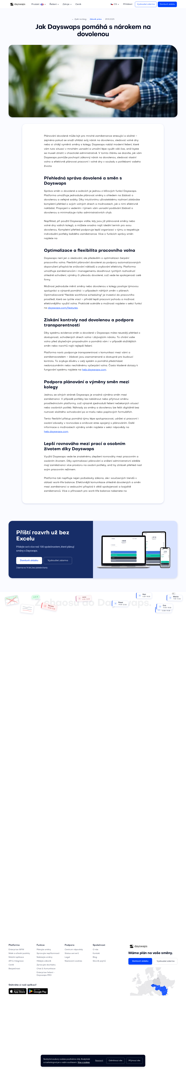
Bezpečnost (14, 969)
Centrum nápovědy (74, 950)
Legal (67, 957)
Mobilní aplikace (16, 957)
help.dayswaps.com (94, 370)
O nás (95, 950)
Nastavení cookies (73, 961)
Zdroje (66, 4)
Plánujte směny (44, 950)
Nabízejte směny (44, 957)
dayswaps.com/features (63, 308)
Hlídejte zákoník (44, 961)
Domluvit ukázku (167, 4)
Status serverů (72, 953)
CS (114, 4)
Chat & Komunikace (46, 969)
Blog (95, 957)
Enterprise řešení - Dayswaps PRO (45, 974)
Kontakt (96, 953)
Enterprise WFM (16, 950)
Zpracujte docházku (46, 965)
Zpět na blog (79, 19)
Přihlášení (127, 4)
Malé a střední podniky (19, 953)
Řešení (53, 4)
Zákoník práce (96, 19)
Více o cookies (84, 1062)
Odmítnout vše (115, 1061)
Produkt (37, 4)
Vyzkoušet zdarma (146, 4)
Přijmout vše (134, 1061)
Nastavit (99, 1061)
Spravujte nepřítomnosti (48, 953)
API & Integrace (16, 961)
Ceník (78, 4)
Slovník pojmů (99, 961)
